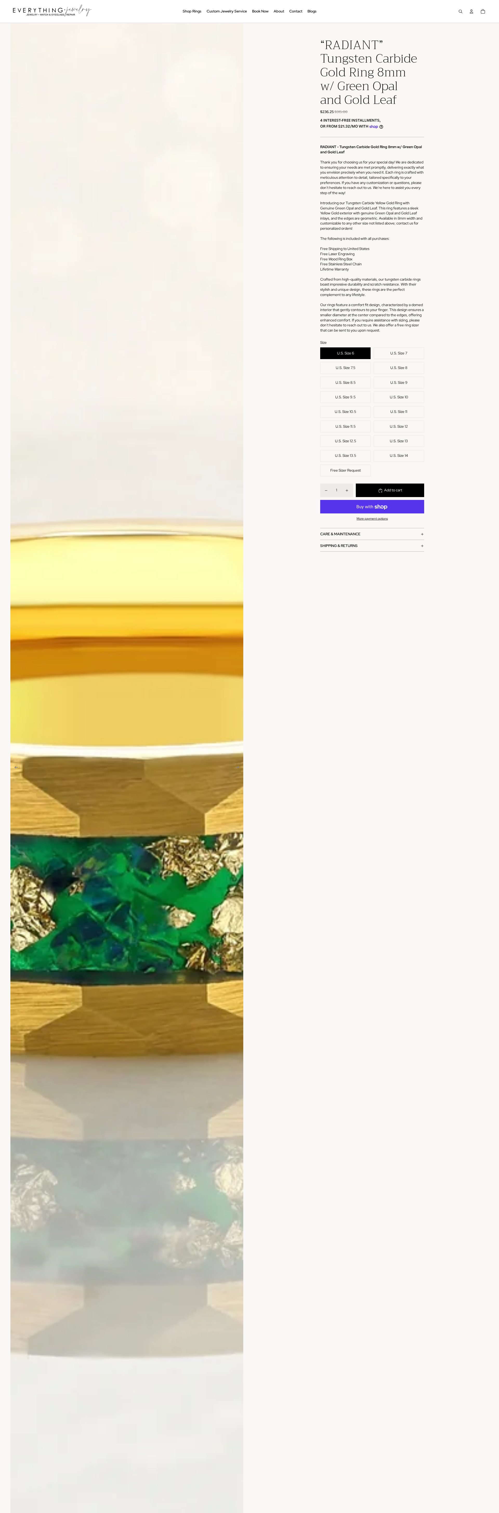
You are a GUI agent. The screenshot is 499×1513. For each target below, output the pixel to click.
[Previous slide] (14, 768)
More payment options (372, 519)
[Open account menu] (471, 11)
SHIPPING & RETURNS (339, 545)
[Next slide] (239, 768)
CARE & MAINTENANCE (340, 534)
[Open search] (460, 11)
